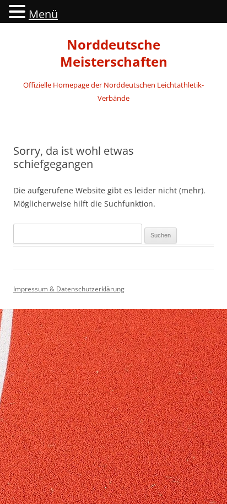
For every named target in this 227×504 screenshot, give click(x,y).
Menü (43, 14)
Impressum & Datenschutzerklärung (69, 289)
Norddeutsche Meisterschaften (113, 53)
